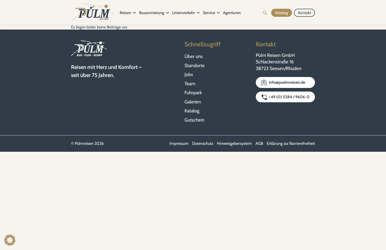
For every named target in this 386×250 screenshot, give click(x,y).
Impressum (179, 143)
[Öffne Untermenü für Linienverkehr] (198, 13)
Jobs (189, 74)
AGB (259, 143)
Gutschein (194, 120)
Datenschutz (202, 143)
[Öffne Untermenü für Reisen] (134, 13)
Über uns (194, 56)
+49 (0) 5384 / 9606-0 (289, 96)
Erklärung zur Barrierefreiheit (291, 143)
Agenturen (232, 12)
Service (209, 12)
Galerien (193, 102)
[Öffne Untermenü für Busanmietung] (167, 13)
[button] (10, 240)
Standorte (195, 65)
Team (190, 83)
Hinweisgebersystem (234, 143)
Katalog (192, 110)
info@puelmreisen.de (287, 82)
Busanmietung (151, 12)
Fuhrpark (193, 92)
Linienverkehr (183, 12)
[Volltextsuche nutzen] (265, 13)
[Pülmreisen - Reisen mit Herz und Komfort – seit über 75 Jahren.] (92, 13)
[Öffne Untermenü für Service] (218, 13)
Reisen (125, 12)
